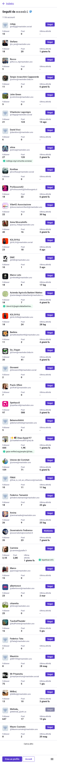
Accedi (28, 759)
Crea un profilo (12, 759)
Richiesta (48, 531)
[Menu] (52, 759)
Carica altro (28, 744)
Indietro (10, 3)
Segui (50, 24)
